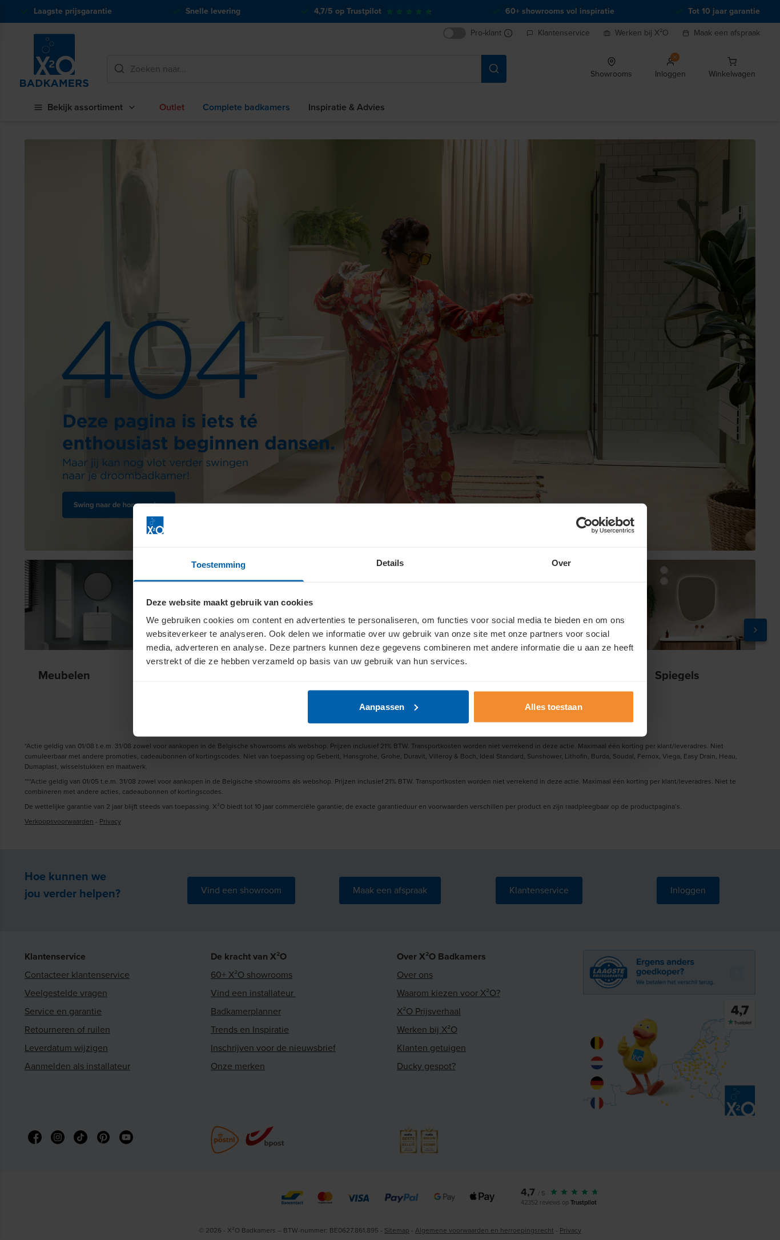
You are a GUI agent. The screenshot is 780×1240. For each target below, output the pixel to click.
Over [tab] (561, 563)
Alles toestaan (553, 706)
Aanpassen (381, 706)
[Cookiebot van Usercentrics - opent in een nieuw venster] (584, 525)
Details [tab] (390, 563)
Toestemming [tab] (218, 564)
